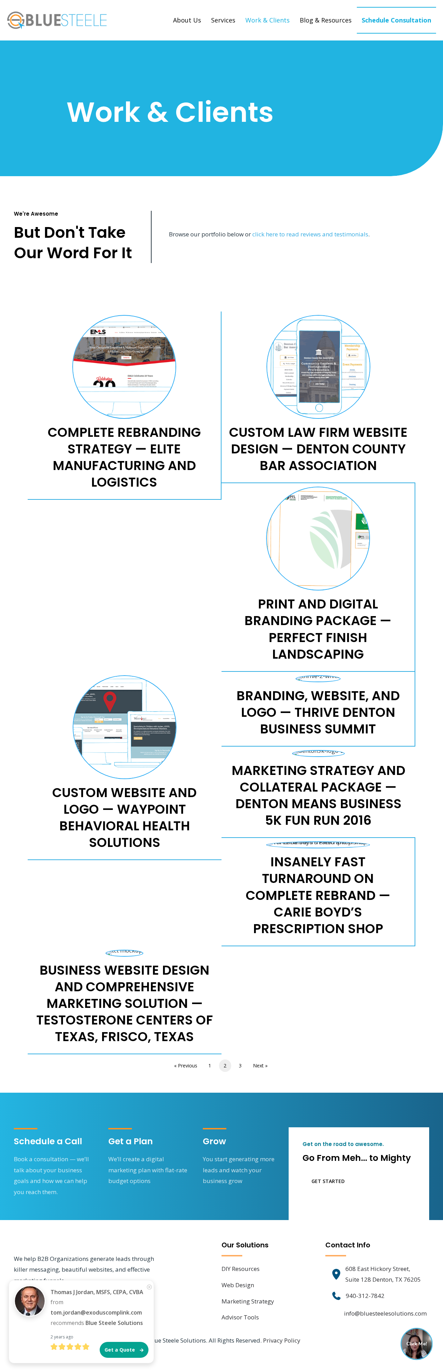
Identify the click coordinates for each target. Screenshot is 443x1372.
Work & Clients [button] (267, 20)
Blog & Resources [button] (326, 20)
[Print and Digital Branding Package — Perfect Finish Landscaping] (318, 577)
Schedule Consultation (396, 20)
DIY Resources (241, 1269)
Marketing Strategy (248, 1301)
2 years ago (62, 1337)
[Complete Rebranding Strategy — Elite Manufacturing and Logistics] (124, 405)
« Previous (185, 1065)
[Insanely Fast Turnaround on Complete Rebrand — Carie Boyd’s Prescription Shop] (318, 891)
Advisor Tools (240, 1317)
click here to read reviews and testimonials (310, 234)
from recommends (97, 1307)
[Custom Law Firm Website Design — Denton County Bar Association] (318, 397)
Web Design (238, 1285)
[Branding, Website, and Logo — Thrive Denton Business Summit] (318, 709)
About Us (187, 20)
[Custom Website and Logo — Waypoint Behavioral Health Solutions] (125, 765)
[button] (323, 1181)
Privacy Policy (281, 1340)
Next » (260, 1065)
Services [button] (223, 20)
